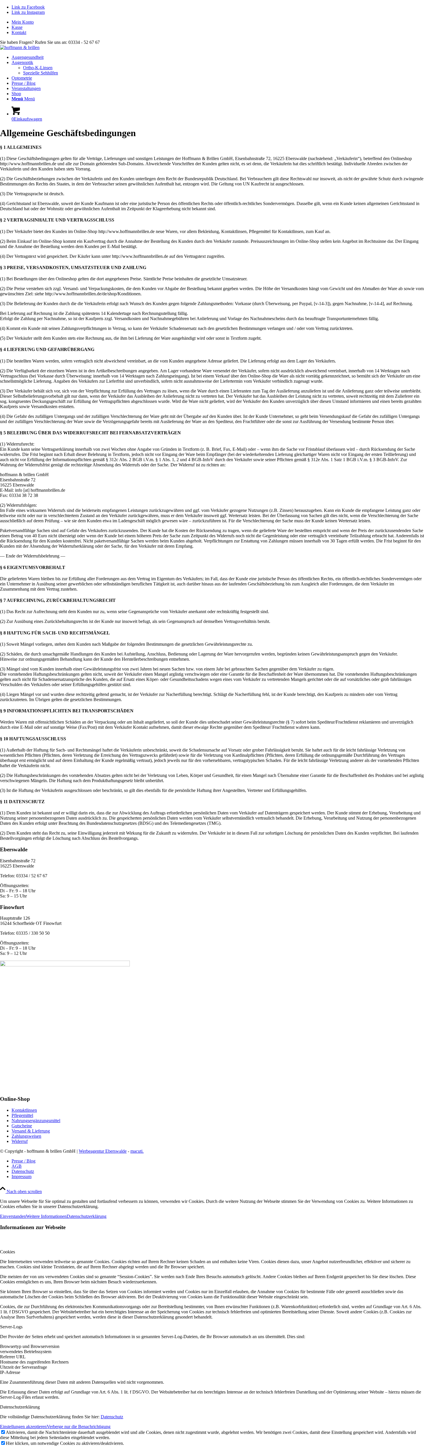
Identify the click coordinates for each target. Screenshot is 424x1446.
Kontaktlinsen (24, 1110)
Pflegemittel (22, 1115)
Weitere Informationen (46, 1216)
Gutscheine (22, 1125)
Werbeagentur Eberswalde (103, 1151)
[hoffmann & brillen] (20, 47)
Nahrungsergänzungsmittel (36, 1120)
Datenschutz (112, 1416)
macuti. (137, 1151)
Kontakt (19, 32)
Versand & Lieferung (31, 1130)
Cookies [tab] (7, 1251)
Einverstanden (13, 1216)
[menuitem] (218, 22)
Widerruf (20, 1141)
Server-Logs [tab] (11, 1326)
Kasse (17, 27)
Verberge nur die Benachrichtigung (78, 1426)
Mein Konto (23, 22)
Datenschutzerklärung (86, 1216)
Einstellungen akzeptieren (23, 1426)
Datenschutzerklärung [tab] (20, 1406)
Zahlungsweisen (26, 1136)
